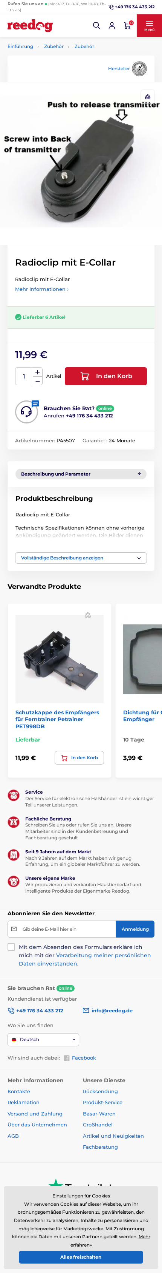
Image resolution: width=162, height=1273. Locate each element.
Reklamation (24, 1102)
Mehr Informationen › (42, 289)
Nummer (24, 376)
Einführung (20, 46)
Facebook (84, 1058)
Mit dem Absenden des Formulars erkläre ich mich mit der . (85, 955)
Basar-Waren (99, 1114)
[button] (96, 25)
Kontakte (19, 1091)
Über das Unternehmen (37, 1125)
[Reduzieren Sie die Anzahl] (37, 381)
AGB (13, 1136)
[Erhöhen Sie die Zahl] (37, 372)
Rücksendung (100, 1091)
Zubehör (54, 46)
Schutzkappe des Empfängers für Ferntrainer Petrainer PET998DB (57, 719)
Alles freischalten (80, 1257)
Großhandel (98, 1125)
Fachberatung (100, 1147)
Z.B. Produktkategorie (53, 59)
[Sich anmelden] (111, 25)
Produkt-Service (102, 1102)
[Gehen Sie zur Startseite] (30, 25)
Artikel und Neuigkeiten (113, 1136)
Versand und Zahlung (35, 1114)
